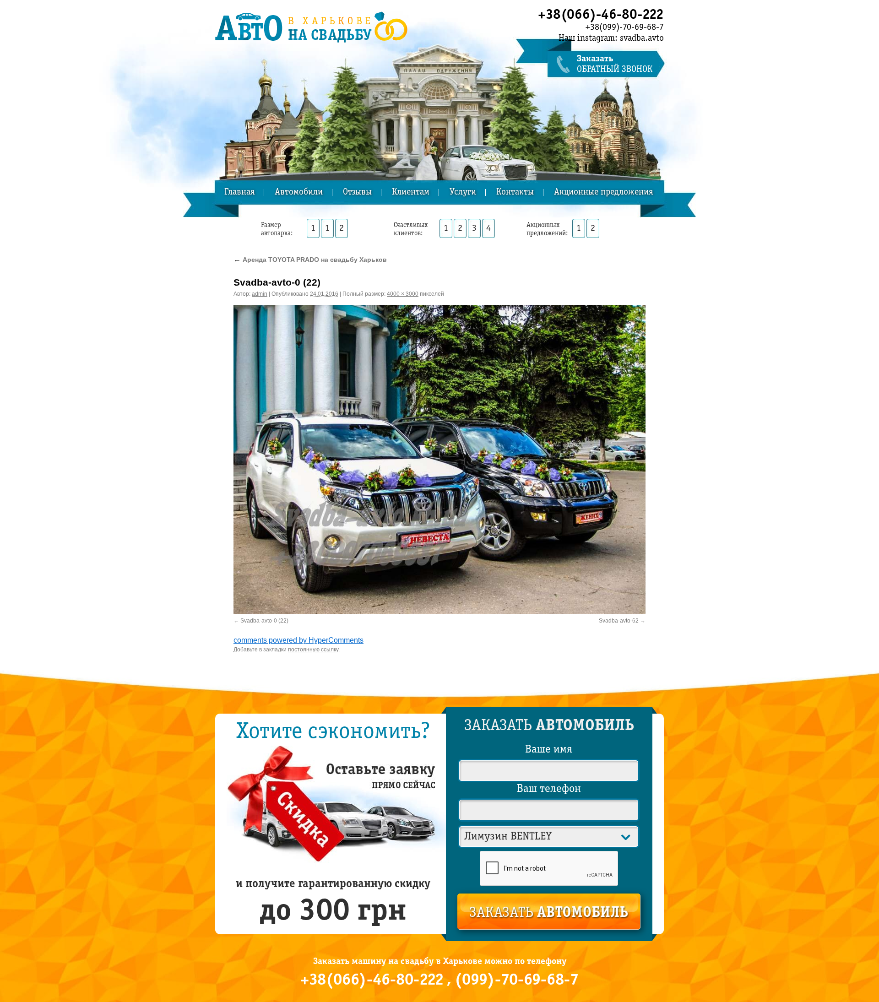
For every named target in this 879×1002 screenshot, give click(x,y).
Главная (239, 192)
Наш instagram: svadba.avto (611, 38)
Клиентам (410, 192)
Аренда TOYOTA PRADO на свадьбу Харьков (310, 259)
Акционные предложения (603, 192)
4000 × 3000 (402, 294)
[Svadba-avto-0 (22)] (439, 459)
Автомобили (299, 192)
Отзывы (357, 192)
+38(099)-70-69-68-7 (625, 27)
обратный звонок (614, 64)
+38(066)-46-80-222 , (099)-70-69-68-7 (439, 980)
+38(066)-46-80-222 (601, 15)
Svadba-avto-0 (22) (264, 620)
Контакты (515, 192)
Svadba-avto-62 (619, 620)
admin (259, 294)
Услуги (463, 192)
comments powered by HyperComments (298, 640)
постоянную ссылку (313, 649)
